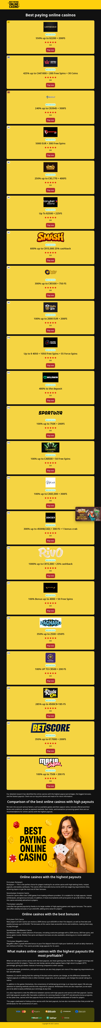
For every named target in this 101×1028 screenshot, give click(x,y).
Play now (50, 50)
